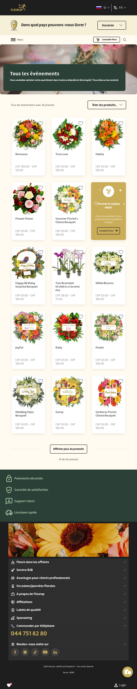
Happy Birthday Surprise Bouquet (26, 285)
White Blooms (105, 283)
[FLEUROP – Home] (18, 8)
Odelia (100, 154)
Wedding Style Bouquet (24, 414)
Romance (21, 154)
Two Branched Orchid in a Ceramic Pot (67, 286)
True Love (61, 154)
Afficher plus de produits (68, 449)
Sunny (59, 412)
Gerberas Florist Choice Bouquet (106, 414)
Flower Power (24, 219)
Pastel (100, 348)
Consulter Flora (109, 39)
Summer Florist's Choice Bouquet (66, 220)
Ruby (58, 348)
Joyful (19, 348)
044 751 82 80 (29, 633)
